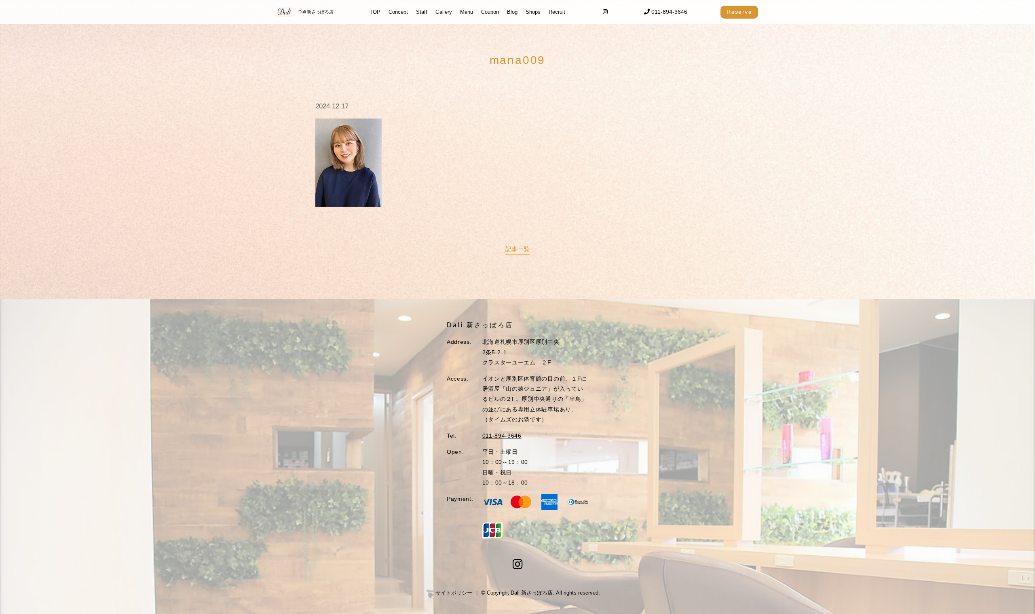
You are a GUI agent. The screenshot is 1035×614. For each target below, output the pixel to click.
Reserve (739, 11)
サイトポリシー (453, 593)
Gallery (443, 12)
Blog (512, 12)
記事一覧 (517, 249)
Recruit (557, 12)
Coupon (490, 12)
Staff (421, 12)
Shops (533, 12)
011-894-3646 (668, 11)
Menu (466, 12)
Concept (398, 12)
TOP (375, 12)
